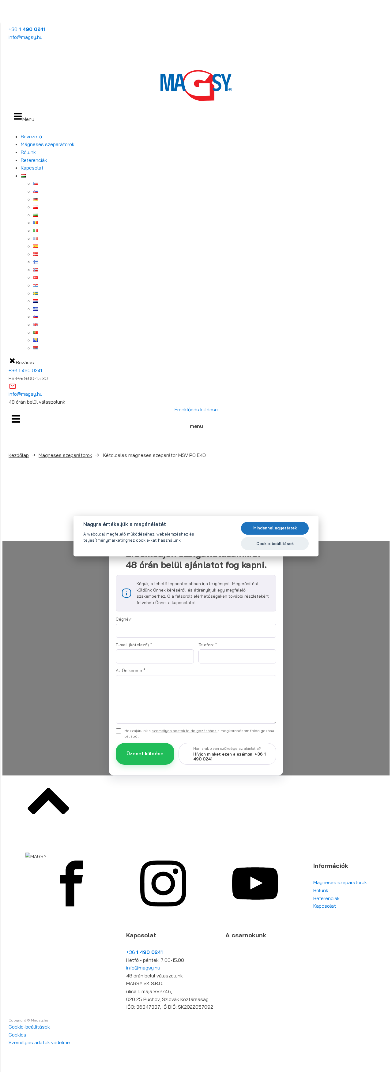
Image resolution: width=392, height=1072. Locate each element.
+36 (27, 29)
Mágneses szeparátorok (47, 144)
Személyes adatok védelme (39, 1042)
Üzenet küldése (145, 753)
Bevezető (31, 136)
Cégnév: (124, 619)
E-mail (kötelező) (134, 645)
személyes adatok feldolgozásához (184, 730)
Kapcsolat (32, 168)
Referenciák (34, 160)
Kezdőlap (19, 455)
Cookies (17, 1035)
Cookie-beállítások (29, 1027)
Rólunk (28, 152)
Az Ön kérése (130, 670)
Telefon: (207, 645)
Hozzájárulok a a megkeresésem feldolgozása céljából (199, 733)
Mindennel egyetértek (275, 528)
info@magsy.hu (26, 37)
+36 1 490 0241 (25, 370)
